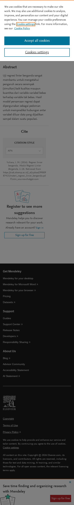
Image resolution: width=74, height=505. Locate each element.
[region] (37, 30)
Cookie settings (26, 24)
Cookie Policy (22, 28)
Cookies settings (37, 52)
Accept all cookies (37, 41)
